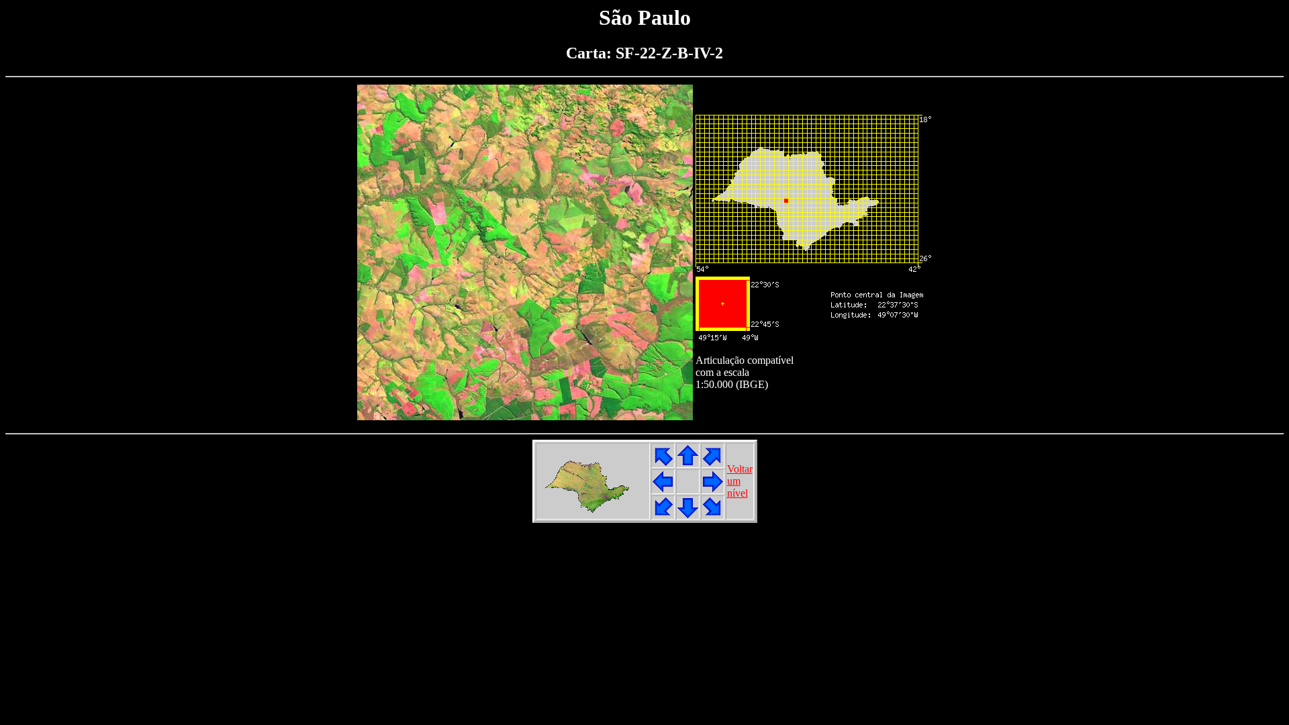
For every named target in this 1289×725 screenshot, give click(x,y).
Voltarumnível (740, 481)
